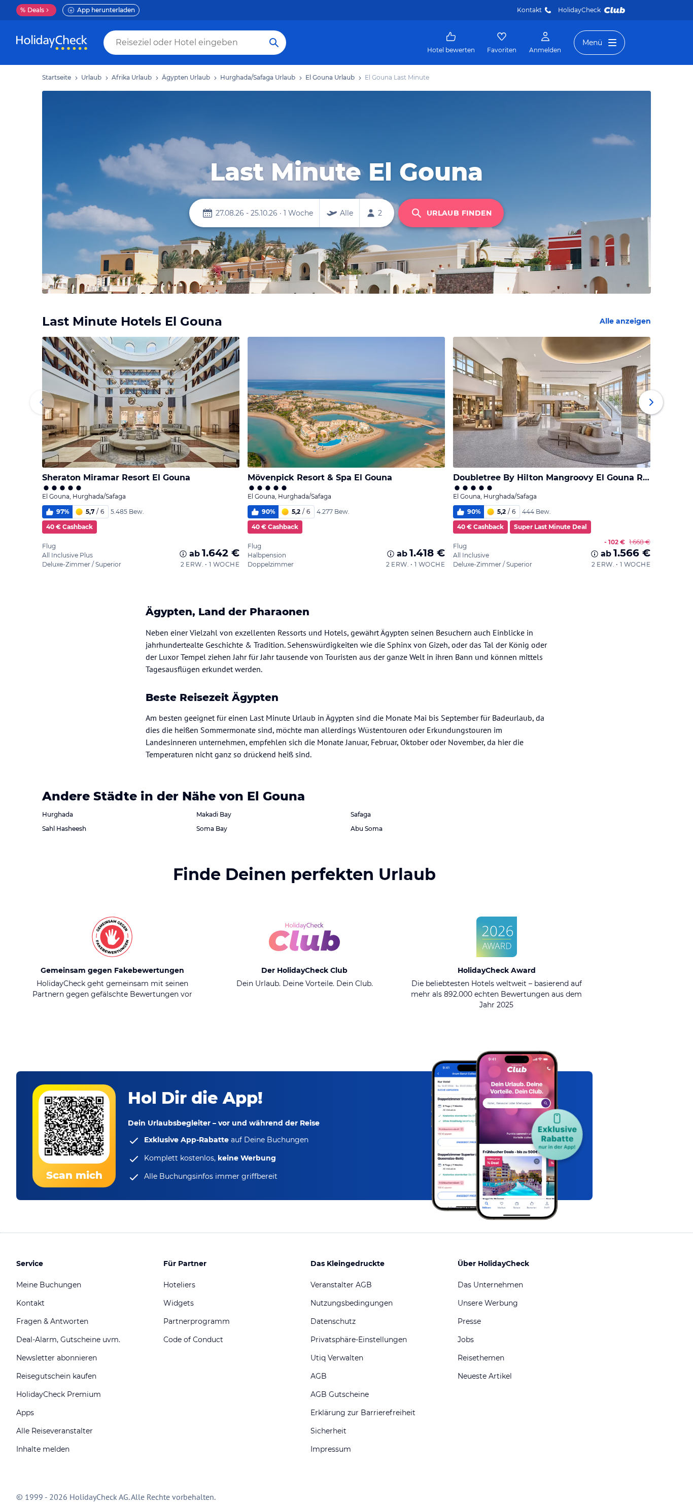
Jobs (466, 1339)
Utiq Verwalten (336, 1357)
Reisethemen (481, 1357)
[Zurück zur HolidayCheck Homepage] (51, 42)
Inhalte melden (43, 1449)
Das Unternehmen (490, 1284)
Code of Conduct (193, 1339)
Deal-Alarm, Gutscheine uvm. (68, 1339)
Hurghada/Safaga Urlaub (257, 77)
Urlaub (91, 77)
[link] (451, 42)
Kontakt (529, 10)
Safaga (361, 814)
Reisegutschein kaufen (56, 1376)
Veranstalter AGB (341, 1284)
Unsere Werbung (488, 1303)
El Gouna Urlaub (330, 77)
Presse (469, 1321)
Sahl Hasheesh (64, 828)
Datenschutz (333, 1321)
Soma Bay (211, 828)
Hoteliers (179, 1284)
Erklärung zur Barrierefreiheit (362, 1412)
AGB (318, 1376)
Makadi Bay (213, 814)
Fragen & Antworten (52, 1321)
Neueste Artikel (485, 1376)
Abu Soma (367, 828)
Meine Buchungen (48, 1284)
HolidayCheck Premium (58, 1394)
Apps (25, 1412)
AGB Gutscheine (339, 1394)
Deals (32, 10)
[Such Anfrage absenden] (274, 42)
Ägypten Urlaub (186, 77)
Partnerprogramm (196, 1321)
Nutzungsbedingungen (351, 1303)
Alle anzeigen (625, 321)
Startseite (56, 77)
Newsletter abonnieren (56, 1357)
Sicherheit (328, 1430)
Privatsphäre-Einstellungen (358, 1339)
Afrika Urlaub (132, 77)
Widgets (178, 1303)
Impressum (330, 1449)
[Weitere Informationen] (183, 554)
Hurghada (57, 814)
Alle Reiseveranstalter (54, 1430)
